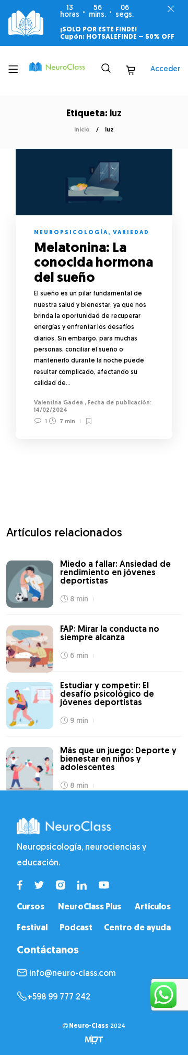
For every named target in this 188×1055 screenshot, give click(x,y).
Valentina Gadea (58, 403)
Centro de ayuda (137, 928)
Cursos (30, 907)
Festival (32, 928)
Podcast (76, 928)
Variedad (131, 233)
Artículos (153, 907)
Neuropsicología (71, 233)
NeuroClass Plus (89, 907)
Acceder (165, 69)
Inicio (82, 130)
